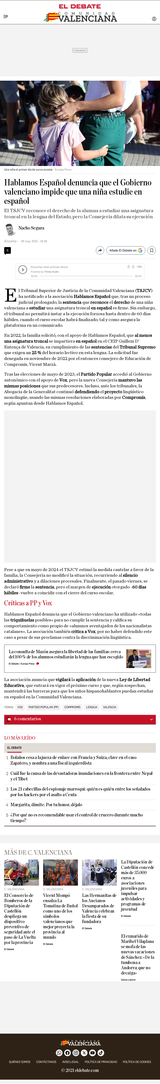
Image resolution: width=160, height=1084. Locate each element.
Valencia (109, 707)
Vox (20, 707)
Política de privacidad (101, 1062)
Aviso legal (70, 1062)
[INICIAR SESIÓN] (154, 19)
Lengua (91, 707)
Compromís (72, 707)
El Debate (14, 663)
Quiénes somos (19, 1062)
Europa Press (27, 663)
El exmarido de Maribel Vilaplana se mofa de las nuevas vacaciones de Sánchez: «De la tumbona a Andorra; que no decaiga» (138, 954)
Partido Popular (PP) (44, 707)
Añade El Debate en (122, 250)
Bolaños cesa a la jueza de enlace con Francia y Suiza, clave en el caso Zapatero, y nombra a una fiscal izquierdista (73, 760)
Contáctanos (46, 1062)
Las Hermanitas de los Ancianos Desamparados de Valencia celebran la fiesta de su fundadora (99, 908)
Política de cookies (137, 1062)
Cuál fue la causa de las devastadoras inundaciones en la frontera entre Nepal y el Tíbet (81, 776)
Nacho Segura (31, 228)
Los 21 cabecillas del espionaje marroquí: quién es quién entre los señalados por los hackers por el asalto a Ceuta (80, 792)
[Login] (154, 19)
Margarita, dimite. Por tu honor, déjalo (46, 804)
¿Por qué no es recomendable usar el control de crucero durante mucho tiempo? (76, 817)
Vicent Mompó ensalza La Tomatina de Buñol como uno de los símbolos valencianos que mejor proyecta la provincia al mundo (60, 916)
